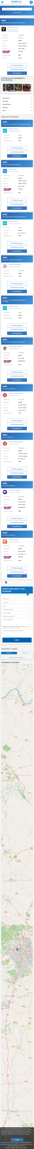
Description (6, 98)
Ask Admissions (17, 156)
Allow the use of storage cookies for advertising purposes (17, 1142)
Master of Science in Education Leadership (13, 342)
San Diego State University (15, 346)
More (4, 110)
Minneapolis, (12, 131)
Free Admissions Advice (17, 69)
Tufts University (13, 169)
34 (24, 582)
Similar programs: (10, 117)
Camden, (11, 395)
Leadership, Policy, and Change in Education (14, 216)
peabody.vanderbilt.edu (12, 31)
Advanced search (17, 12)
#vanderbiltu (7, 80)
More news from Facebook (16, 657)
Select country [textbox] (7, 613)
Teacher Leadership (7, 437)
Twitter (25, 653)
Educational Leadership (8, 388)
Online (20, 135)
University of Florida (14, 539)
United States (15, 29)
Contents (5, 101)
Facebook (9, 653)
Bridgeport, (11, 266)
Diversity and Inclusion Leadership (11, 164)
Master (3, 20)
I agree (17, 1140)
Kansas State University (14, 490)
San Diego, (11, 349)
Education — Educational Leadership (12, 259)
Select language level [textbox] (8, 616)
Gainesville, (11, 542)
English (20, 40)
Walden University (13, 129)
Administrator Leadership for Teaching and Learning (16, 124)
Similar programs (18, 65)
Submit (17, 640)
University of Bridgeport (15, 264)
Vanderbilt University (12, 27)
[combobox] (17, 613)
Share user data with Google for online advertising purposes (17, 1144)
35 (27, 582)
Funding (4, 107)
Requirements (6, 104)
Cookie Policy (4, 1135)
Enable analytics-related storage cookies (17, 1147)
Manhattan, (11, 492)
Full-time (20, 37)
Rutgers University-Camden (16, 393)
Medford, (11, 171)
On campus (21, 35)
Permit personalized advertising (17, 1145)
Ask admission (17, 73)
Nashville (9, 29)
